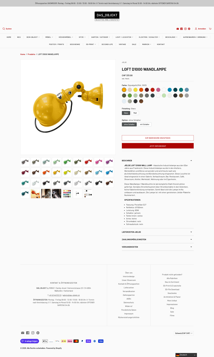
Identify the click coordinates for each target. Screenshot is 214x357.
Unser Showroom (129, 280)
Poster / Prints (56, 44)
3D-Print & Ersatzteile (172, 286)
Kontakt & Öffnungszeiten (128, 284)
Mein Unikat (172, 300)
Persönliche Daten (128, 310)
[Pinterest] (189, 29)
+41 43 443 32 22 (55, 295)
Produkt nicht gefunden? (172, 274)
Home (9, 37)
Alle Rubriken (172, 278)
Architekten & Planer (172, 297)
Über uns (128, 273)
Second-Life (107, 44)
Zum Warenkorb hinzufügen (158, 138)
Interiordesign (128, 276)
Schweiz (182, 333)
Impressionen (172, 304)
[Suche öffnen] (4, 29)
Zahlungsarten (129, 295)
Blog (172, 308)
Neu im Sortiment (172, 282)
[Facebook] (181, 29)
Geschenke (75, 44)
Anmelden (202, 29)
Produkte (31, 54)
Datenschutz (129, 302)
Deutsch (183, 355)
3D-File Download (172, 289)
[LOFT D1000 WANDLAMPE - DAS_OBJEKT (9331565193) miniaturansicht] (25, 162)
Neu (19, 37)
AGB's (129, 299)
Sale (134, 44)
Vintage (122, 44)
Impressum (128, 313)
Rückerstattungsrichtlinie (128, 317)
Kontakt (161, 44)
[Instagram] (185, 29)
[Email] (178, 29)
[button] (158, 160)
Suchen (9, 29)
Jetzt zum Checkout (158, 146)
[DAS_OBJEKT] (107, 16)
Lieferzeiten (129, 287)
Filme (172, 315)
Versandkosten (129, 291)
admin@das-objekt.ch (71, 295)
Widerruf (128, 306)
